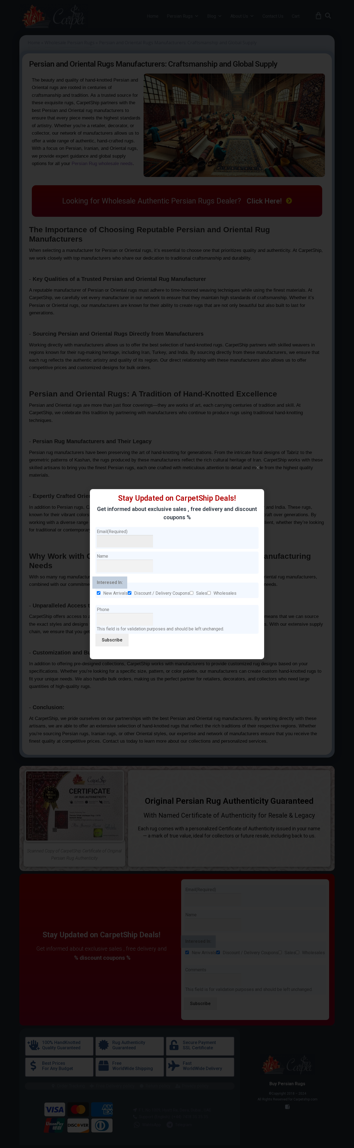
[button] (258, 468)
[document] (177, 574)
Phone (103, 609)
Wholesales (225, 593)
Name (102, 556)
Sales (201, 593)
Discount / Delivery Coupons (162, 593)
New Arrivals (115, 593)
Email (112, 531)
